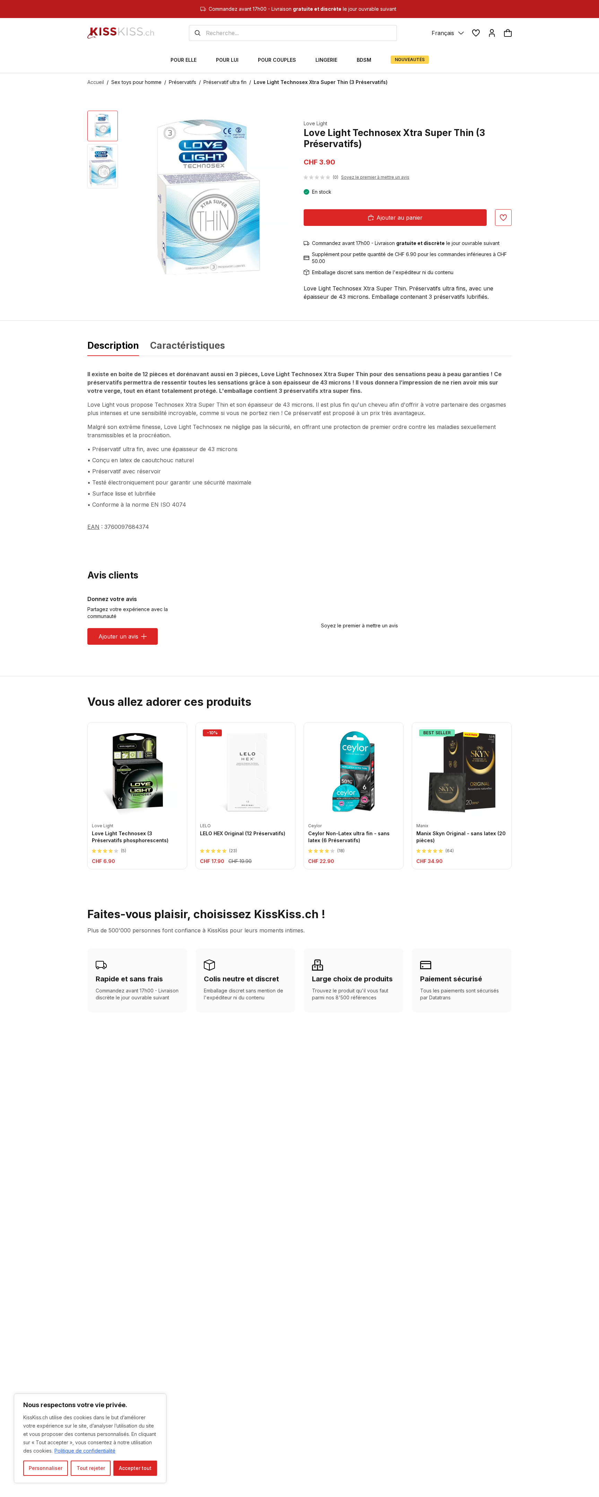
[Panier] (508, 33)
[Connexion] (492, 33)
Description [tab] (113, 345)
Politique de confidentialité (84, 1451)
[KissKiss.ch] (120, 33)
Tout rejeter (91, 1468)
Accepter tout (135, 1468)
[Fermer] (159, 1399)
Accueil (95, 82)
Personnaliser (45, 1468)
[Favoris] (476, 33)
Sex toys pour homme (136, 82)
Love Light (315, 123)
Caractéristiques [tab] (187, 345)
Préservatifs (182, 82)
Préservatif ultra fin (224, 82)
